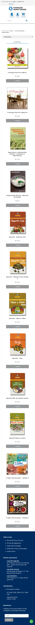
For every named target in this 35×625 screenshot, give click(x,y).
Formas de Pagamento (14, 543)
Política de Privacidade (14, 546)
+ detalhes (17, 81)
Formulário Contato (13, 589)
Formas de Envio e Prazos (15, 540)
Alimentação (5, 32)
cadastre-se (20, 1)
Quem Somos (11, 551)
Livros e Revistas (19, 31)
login (14, 1)
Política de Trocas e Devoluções (17, 549)
